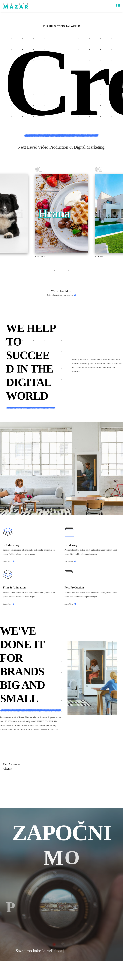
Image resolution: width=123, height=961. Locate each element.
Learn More (7, 561)
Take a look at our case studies (60, 295)
